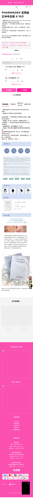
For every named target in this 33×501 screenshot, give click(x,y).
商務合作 (16, 427)
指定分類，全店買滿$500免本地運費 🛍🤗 (14, 42)
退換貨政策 (16, 425)
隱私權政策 (16, 423)
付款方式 (16, 421)
